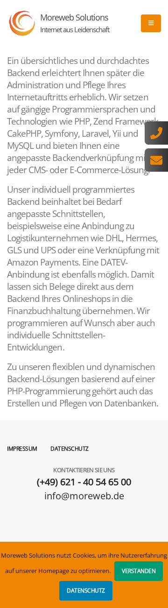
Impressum (22, 449)
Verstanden (138, 571)
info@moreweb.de (84, 495)
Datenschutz (86, 590)
